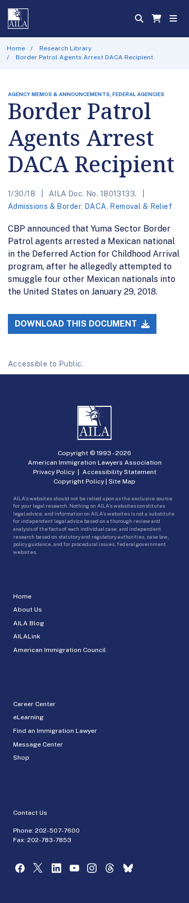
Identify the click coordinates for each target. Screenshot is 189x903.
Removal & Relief (141, 206)
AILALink (26, 636)
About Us (27, 609)
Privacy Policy (54, 472)
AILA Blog (28, 623)
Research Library (65, 48)
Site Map (122, 481)
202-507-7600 (57, 830)
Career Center (34, 704)
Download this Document (77, 324)
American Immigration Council (59, 650)
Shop (21, 757)
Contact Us (30, 812)
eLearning (28, 717)
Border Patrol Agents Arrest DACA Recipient (84, 57)
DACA (96, 206)
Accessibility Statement (119, 472)
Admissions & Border (44, 206)
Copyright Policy (79, 481)
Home (16, 48)
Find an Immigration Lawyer (55, 730)
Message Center (38, 744)
